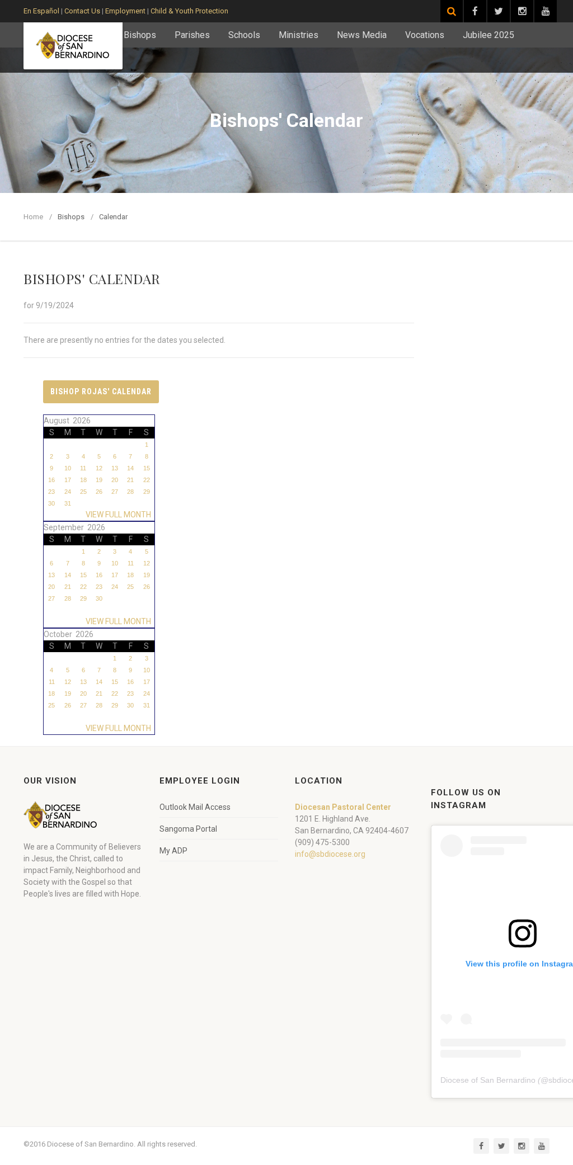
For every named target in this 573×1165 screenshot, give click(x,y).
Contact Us (82, 11)
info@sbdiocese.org (330, 854)
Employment (125, 11)
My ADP (173, 850)
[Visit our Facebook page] (475, 11)
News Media (362, 35)
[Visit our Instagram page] (522, 11)
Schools (244, 35)
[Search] (451, 11)
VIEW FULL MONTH (120, 514)
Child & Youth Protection (189, 11)
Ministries (298, 35)
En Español (41, 11)
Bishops (140, 35)
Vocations (424, 35)
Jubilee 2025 (488, 35)
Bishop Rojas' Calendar (101, 391)
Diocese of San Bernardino (488, 1080)
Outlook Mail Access (195, 807)
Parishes (192, 35)
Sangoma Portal (188, 828)
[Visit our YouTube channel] (545, 11)
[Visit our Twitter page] (498, 11)
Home (33, 217)
